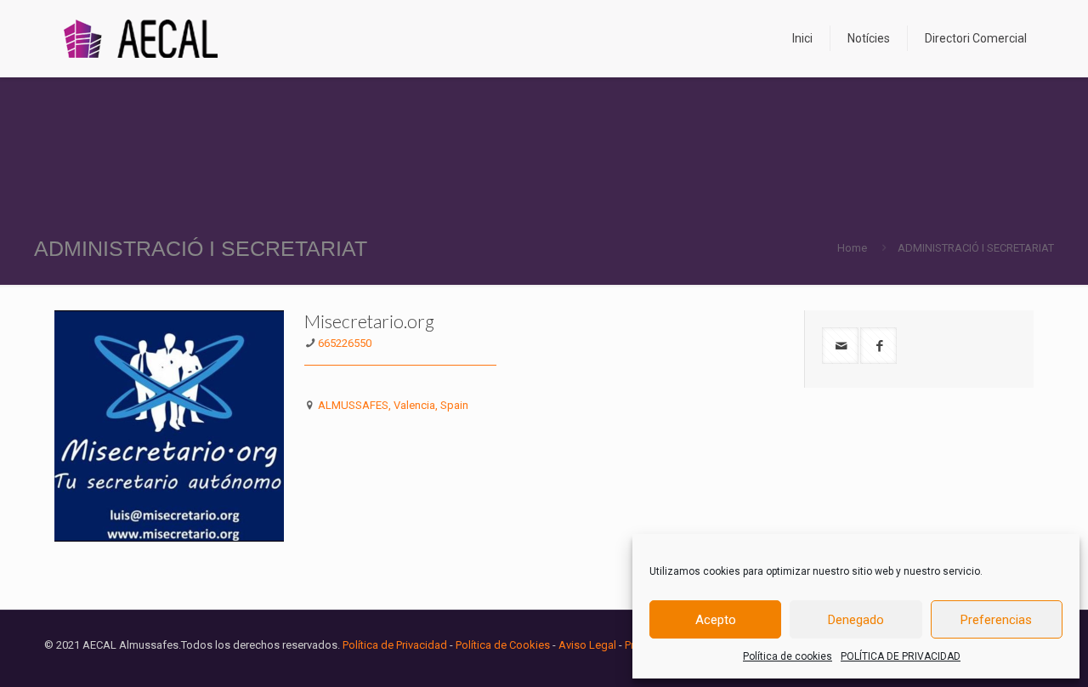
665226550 (344, 343)
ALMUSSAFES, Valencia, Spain (393, 405)
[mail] (840, 345)
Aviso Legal (587, 645)
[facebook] (878, 345)
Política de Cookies (503, 645)
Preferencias (996, 619)
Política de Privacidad (395, 645)
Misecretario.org (369, 321)
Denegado (856, 619)
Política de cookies (787, 656)
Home (852, 247)
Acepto (715, 619)
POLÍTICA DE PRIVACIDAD (900, 656)
